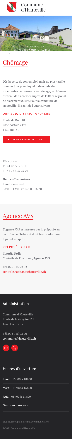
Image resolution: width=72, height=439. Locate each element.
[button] (67, 7)
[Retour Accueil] (11, 7)
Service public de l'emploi (29, 139)
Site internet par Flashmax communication (26, 421)
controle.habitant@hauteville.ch (24, 272)
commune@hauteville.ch (19, 338)
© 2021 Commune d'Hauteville (19, 428)
